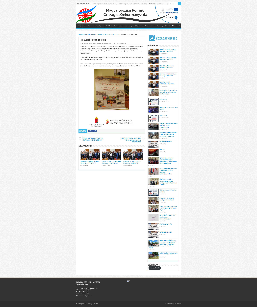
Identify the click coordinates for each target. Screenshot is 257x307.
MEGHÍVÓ (162, 149)
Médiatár (108, 26)
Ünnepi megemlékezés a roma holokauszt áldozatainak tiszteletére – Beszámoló (168, 134)
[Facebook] (167, 4)
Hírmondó (177, 26)
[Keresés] (179, 3)
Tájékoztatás (163, 99)
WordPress (178, 303)
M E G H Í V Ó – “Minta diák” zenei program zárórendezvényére (167, 217)
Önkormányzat (88, 26)
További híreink (154, 268)
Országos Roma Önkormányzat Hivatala (107, 34)
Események (130, 26)
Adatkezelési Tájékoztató (156, 4)
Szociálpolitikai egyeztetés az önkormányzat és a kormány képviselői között (168, 92)
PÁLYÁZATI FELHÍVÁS (166, 141)
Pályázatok (138, 26)
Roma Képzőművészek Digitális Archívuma (105, 4)
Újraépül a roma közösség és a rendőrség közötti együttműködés (169, 125)
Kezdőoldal (83, 34)
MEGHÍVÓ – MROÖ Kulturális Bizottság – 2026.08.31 (111, 162)
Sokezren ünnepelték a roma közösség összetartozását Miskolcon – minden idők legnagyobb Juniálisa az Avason (162, 244)
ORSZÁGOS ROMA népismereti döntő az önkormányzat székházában (131, 139)
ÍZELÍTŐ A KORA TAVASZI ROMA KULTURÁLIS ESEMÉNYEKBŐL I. (93, 138)
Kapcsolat (144, 4)
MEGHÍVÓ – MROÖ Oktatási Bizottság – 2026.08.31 (90, 162)
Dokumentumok (118, 26)
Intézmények (98, 26)
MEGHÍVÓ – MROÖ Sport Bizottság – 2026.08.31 (131, 162)
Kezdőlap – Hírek (79, 25)
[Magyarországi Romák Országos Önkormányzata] (128, 14)
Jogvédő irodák (165, 26)
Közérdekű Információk (152, 26)
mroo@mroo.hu (84, 293)
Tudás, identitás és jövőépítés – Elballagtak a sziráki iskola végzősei (168, 208)
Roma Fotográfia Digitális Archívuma (129, 4)
